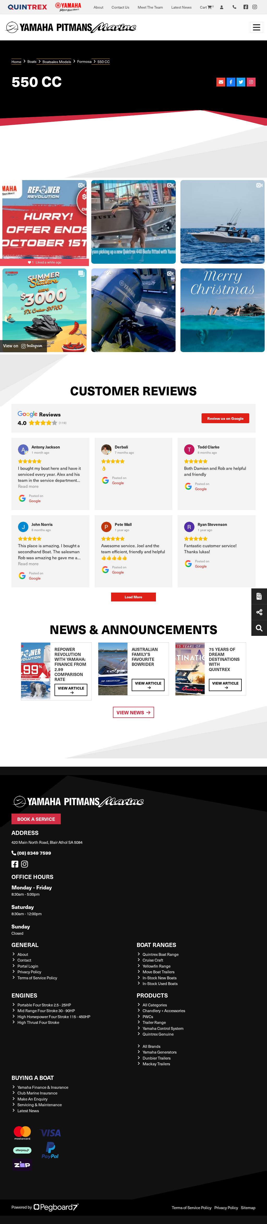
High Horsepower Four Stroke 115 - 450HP (53, 1016)
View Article (71, 688)
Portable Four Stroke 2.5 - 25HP (44, 1005)
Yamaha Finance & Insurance (42, 1087)
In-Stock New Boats (160, 978)
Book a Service (36, 819)
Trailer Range (154, 1022)
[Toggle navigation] (256, 27)
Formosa (84, 61)
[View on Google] (23, 449)
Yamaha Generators (160, 1052)
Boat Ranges (156, 944)
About (98, 7)
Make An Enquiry (32, 1099)
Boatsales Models (57, 61)
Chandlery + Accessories (164, 1010)
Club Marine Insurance (37, 1093)
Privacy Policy (29, 972)
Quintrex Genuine (158, 1034)
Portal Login (27, 966)
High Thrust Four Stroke (38, 1022)
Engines (24, 995)
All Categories (155, 1005)
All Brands (151, 1046)
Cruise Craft (153, 960)
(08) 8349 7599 (34, 853)
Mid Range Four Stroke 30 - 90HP (46, 1010)
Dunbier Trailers (157, 1058)
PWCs (148, 1016)
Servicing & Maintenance (39, 1105)
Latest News (181, 7)
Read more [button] (28, 486)
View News (130, 712)
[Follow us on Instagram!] (25, 865)
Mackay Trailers (156, 1064)
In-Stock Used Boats (160, 983)
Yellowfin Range (157, 966)
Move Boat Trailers (158, 972)
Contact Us (120, 7)
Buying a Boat (32, 1077)
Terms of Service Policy (37, 978)
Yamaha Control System (163, 1028)
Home (16, 61)
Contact (24, 960)
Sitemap (248, 1207)
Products (152, 995)
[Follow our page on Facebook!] (245, 7)
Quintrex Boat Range (161, 954)
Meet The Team (150, 7)
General (25, 944)
